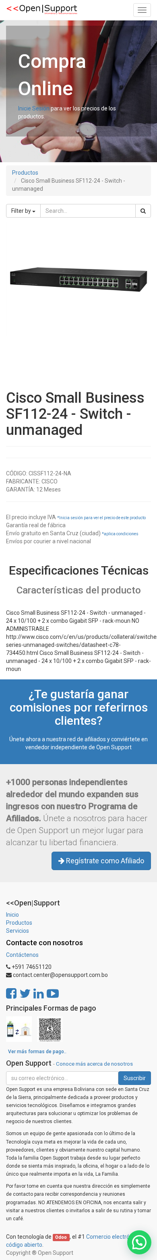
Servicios (17, 931)
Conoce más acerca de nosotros (94, 1063)
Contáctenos (22, 955)
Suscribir (135, 1078)
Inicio (12, 914)
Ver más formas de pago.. (37, 1051)
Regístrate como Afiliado (104, 860)
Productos (25, 172)
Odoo (61, 1237)
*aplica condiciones (120, 534)
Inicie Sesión (34, 108)
